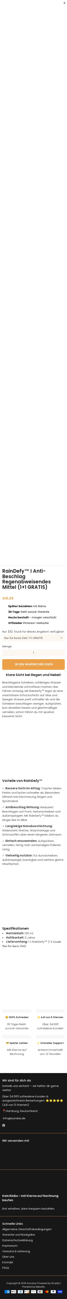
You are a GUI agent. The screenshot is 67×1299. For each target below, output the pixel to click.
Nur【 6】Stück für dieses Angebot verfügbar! (33, 632)
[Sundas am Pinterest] (3, 1125)
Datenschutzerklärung (17, 1240)
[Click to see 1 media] (6, 548)
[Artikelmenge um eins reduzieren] (5, 652)
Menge (7, 646)
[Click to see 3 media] (28, 548)
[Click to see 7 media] (6, 556)
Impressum (10, 1246)
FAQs (5, 1268)
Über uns (8, 1257)
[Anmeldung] (62, 6)
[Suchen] (4, 6)
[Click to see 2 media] (17, 548)
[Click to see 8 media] (17, 556)
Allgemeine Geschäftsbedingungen (27, 1229)
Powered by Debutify (33, 1286)
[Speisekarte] (3, 6)
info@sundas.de (13, 1118)
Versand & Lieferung (16, 1251)
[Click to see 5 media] (49, 548)
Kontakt (7, 1262)
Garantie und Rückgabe (18, 1235)
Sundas (31, 1283)
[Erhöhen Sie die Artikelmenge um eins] (61, 652)
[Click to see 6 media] (60, 548)
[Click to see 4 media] (39, 548)
